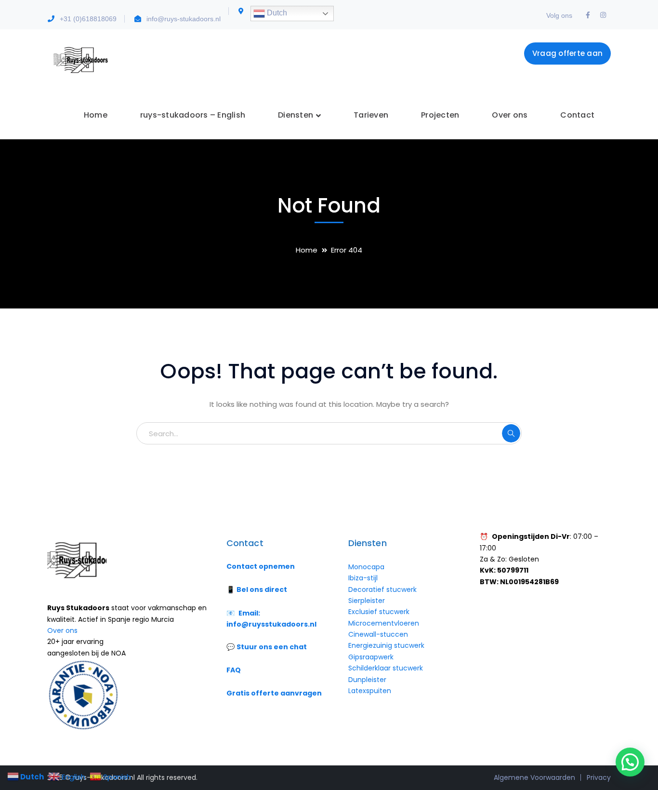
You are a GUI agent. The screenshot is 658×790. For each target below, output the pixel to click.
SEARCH (511, 433)
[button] (630, 762)
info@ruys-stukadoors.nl (183, 19)
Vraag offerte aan (567, 53)
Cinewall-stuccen (379, 634)
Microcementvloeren (383, 623)
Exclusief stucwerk (378, 611)
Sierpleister (366, 600)
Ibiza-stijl (363, 578)
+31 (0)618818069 (88, 19)
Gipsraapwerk (371, 657)
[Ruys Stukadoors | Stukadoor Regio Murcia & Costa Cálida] (79, 59)
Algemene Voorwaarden (534, 777)
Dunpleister (367, 679)
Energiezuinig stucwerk (386, 645)
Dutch (276, 13)
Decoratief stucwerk (382, 589)
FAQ (233, 670)
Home (306, 250)
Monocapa (366, 567)
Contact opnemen (260, 566)
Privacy (599, 777)
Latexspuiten (369, 691)
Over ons (62, 630)
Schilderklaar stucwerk (386, 668)
